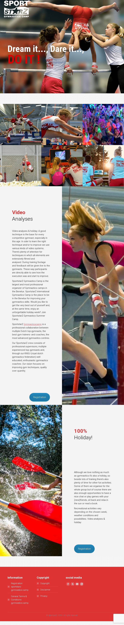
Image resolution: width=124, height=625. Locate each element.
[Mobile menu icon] (119, 9)
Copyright (44, 583)
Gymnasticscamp (33, 324)
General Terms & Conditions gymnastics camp (19, 599)
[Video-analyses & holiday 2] (62, 165)
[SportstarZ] (62, 124)
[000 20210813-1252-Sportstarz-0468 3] (20, 165)
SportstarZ (52, 615)
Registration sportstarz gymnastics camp (19, 586)
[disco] (103, 124)
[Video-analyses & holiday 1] (20, 124)
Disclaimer (45, 590)
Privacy (43, 596)
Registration (39, 397)
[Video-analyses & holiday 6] (103, 165)
